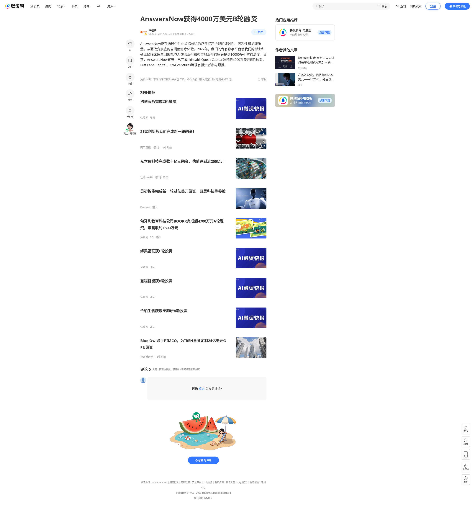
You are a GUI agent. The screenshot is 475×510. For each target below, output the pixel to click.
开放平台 (196, 482)
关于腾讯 (145, 482)
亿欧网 (144, 117)
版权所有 (208, 498)
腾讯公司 (198, 498)
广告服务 (208, 482)
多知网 (144, 237)
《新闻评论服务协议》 (190, 369)
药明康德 (145, 147)
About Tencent (159, 482)
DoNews (145, 207)
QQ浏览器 (243, 482)
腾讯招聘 (219, 482)
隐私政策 (185, 482)
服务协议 (174, 482)
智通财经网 (146, 356)
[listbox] (203, 224)
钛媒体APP (146, 177)
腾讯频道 (254, 482)
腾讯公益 (230, 482)
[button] (324, 32)
